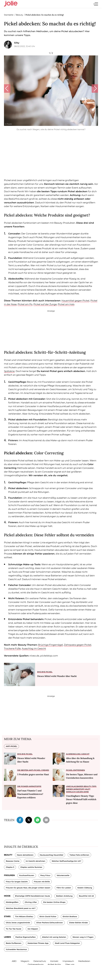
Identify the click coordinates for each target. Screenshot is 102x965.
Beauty (8, 855)
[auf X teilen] (28, 819)
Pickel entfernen (75, 770)
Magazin (25, 961)
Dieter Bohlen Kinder (78, 923)
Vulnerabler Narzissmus (16, 949)
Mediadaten (84, 961)
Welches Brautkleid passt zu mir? (20, 908)
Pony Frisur (45, 875)
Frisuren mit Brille (42, 882)
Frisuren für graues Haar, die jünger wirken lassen (28, 888)
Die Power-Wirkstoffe (29, 786)
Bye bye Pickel (44, 672)
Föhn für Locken (64, 888)
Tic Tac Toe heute (13, 929)
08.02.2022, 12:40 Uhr (24, 46)
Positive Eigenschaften (25, 937)
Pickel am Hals (66, 304)
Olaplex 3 (10, 867)
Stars (7, 916)
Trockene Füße (12, 648)
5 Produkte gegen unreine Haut (33, 774)
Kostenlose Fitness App (38, 943)
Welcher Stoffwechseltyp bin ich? (66, 861)
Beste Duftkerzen (13, 943)
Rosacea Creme (12, 861)
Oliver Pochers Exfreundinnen (49, 923)
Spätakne (9, 371)
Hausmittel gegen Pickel (75, 300)
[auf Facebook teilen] (20, 819)
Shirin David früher (47, 917)
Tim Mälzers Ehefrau (24, 917)
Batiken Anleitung (64, 896)
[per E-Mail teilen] (46, 819)
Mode (7, 896)
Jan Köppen (32, 929)
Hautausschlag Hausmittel (51, 855)
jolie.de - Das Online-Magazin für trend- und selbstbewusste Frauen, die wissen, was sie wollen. (11, 4)
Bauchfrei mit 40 (86, 896)
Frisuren (9, 875)
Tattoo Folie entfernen (79, 855)
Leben (7, 937)
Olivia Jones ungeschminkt (18, 923)
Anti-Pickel (11, 746)
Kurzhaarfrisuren (26, 875)
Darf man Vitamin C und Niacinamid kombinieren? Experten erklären (30, 794)
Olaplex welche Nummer (31, 867)
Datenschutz (39, 961)
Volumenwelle (63, 875)
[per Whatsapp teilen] (37, 819)
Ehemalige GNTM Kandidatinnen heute (32, 896)
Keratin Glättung (84, 888)
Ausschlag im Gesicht (34, 648)
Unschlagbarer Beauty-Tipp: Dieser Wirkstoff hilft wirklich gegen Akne (81, 789)
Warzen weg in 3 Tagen (83, 937)
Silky (16, 43)
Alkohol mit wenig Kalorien (54, 937)
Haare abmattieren (25, 855)
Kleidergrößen (12, 902)
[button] (7, 88)
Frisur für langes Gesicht (17, 882)
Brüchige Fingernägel (50, 644)
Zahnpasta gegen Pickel (77, 644)
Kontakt (54, 961)
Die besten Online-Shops (54, 902)
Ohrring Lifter (31, 902)
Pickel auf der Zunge (45, 304)
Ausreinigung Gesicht (77, 754)
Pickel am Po (25, 304)
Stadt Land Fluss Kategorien (67, 943)
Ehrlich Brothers (70, 917)
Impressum (68, 961)
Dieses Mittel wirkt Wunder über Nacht (57, 676)
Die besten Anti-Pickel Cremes (33, 770)
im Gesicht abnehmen (35, 861)
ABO (14, 961)
